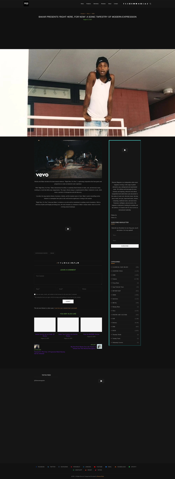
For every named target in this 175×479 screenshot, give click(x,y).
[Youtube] (134, 3)
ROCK (125, 330)
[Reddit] (145, 3)
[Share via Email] (78, 263)
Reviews (103, 3)
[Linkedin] (131, 3)
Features (88, 3)
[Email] (136, 3)
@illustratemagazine (39, 380)
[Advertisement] (87, 34)
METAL (125, 303)
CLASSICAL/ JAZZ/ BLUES (125, 267)
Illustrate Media (100, 476)
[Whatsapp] (143, 3)
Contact (116, 3)
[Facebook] (123, 3)
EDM (125, 275)
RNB (125, 326)
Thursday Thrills (125, 334)
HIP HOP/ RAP (125, 291)
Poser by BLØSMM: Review (91, 334)
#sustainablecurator (41, 253)
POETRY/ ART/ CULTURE (125, 314)
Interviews (96, 3)
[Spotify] (141, 3)
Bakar (52, 253)
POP (125, 318)
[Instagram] (127, 3)
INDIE (125, 295)
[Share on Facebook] (60, 263)
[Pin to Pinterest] (64, 263)
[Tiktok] (147, 3)
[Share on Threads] (76, 263)
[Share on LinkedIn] (66, 263)
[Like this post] (58, 263)
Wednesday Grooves (125, 342)
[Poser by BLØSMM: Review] (91, 325)
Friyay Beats (125, 283)
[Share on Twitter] (62, 263)
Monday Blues (125, 307)
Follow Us (113, 217)
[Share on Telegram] (72, 263)
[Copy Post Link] (74, 263)
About (109, 3)
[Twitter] (125, 3)
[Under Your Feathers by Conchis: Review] (68, 325)
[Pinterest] (129, 3)
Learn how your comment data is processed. (65, 308)
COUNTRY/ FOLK (125, 271)
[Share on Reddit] (68, 263)
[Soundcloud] (139, 3)
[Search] (150, 3)
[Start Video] (68, 229)
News (82, 3)
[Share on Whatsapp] (70, 263)
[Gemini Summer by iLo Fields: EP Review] (45, 325)
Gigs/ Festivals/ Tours (125, 287)
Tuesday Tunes (125, 338)
